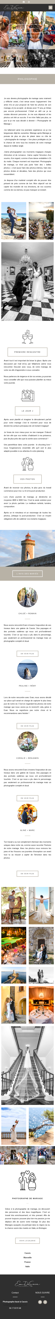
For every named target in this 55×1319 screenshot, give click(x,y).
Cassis (28, 1253)
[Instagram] (29, 2)
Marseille (28, 1257)
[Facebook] (24, 2)
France (27, 1262)
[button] (50, 7)
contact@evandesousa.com (15, 1305)
